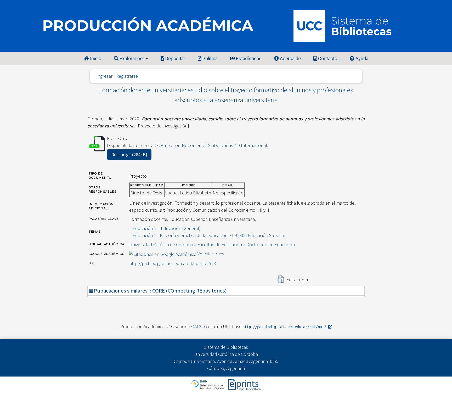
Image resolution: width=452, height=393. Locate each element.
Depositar (174, 58)
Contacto (327, 58)
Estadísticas (248, 58)
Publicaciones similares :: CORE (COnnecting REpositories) (160, 290)
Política (209, 58)
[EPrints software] (244, 384)
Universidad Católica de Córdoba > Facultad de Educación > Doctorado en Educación (212, 245)
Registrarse (127, 76)
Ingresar (104, 76)
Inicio (95, 58)
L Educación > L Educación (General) (165, 228)
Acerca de (290, 58)
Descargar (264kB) (129, 154)
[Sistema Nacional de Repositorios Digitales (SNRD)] (207, 384)
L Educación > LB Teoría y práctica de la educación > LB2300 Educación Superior (207, 235)
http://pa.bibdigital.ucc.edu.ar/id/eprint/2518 (172, 263)
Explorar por (131, 58)
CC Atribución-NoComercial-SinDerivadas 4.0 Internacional (211, 145)
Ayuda (361, 58)
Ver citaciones (210, 254)
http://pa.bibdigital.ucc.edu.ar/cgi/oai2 (285, 327)
